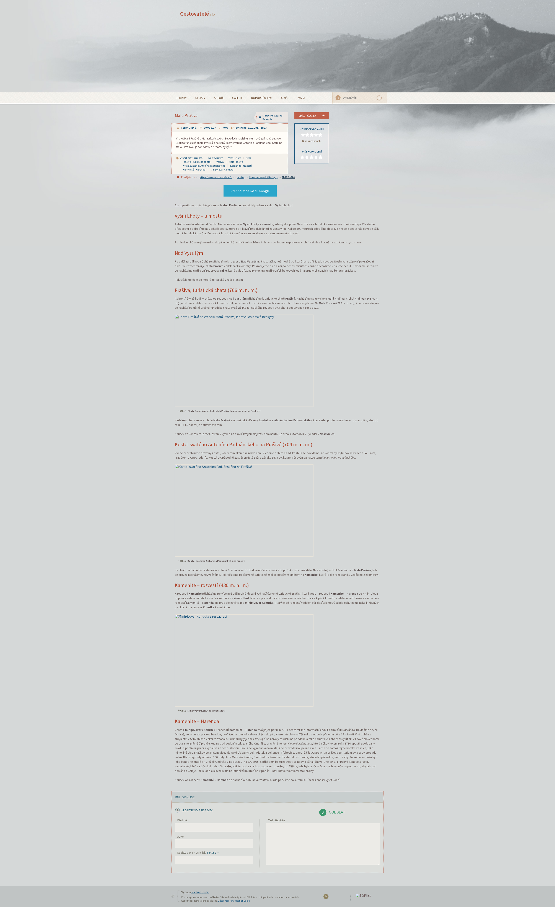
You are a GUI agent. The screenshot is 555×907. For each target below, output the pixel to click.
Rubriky (181, 98)
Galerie (237, 98)
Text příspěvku (276, 820)
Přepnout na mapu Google (250, 191)
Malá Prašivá (288, 177)
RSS (326, 897)
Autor (180, 836)
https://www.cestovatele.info (216, 177)
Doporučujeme (262, 98)
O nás (285, 98)
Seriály (200, 98)
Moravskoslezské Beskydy (272, 117)
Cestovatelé (197, 13)
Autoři (219, 98)
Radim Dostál (188, 127)
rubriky (240, 177)
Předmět (182, 820)
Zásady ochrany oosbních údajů (234, 900)
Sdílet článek (307, 115)
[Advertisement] (277, 60)
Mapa (301, 98)
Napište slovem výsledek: (198, 852)
